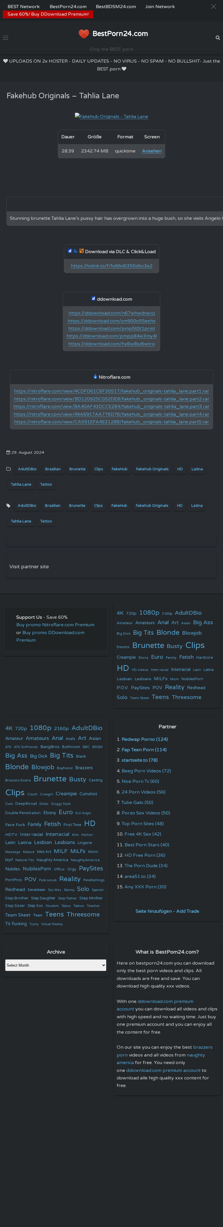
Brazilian (53, 469)
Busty (175, 646)
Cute (9, 804)
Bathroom (71, 747)
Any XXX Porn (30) (145, 887)
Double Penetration (23, 813)
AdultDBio (27, 469)
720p (131, 613)
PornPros (13, 880)
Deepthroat (26, 803)
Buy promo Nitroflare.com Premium (55, 625)
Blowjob (192, 633)
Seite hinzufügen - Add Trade (167, 911)
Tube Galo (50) (137, 802)
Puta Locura (48, 880)
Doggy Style (61, 804)
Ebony (143, 658)
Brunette (77, 469)
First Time (72, 825)
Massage (12, 852)
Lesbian (124, 678)
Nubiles (12, 869)
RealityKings (94, 880)
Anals (70, 739)
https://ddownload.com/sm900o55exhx (112, 321)
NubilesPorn (192, 679)
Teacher (93, 906)
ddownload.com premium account (163, 1070)
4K (120, 613)
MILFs (161, 678)
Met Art (44, 852)
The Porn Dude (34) (146, 866)
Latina (197, 469)
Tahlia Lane (21, 484)
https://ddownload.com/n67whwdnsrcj (112, 313)
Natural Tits (24, 860)
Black (81, 756)
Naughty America (52, 860)
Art (175, 623)
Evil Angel (83, 813)
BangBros (50, 746)
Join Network (160, 7)
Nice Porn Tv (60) (140, 781)
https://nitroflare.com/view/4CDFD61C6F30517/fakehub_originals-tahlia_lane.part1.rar (111, 391)
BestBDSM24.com (116, 7)
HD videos (140, 670)
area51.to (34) (140, 876)
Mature (29, 852)
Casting (95, 780)
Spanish (98, 890)
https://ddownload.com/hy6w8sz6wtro (111, 344)
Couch (32, 794)
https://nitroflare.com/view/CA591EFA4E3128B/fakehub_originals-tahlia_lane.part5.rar (111, 422)
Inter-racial (159, 670)
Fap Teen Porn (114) (144, 750)
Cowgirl (46, 794)
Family (171, 658)
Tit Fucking (16, 923)
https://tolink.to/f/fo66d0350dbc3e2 (111, 266)
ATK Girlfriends (26, 747)
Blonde (168, 633)
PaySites (140, 688)
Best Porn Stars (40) (147, 845)
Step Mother (91, 898)
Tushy (34, 924)
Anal (163, 622)
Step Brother (16, 898)
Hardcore (204, 657)
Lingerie (85, 843)
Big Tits (143, 632)
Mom (174, 679)
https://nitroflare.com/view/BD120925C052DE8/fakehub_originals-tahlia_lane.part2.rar (111, 399)
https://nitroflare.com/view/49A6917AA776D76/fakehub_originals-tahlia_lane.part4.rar (111, 414)
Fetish (186, 657)
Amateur (125, 623)
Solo (122, 697)
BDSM (97, 747)
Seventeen (36, 890)
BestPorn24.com (68, 7)
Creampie (126, 657)
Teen (37, 915)
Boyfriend (65, 768)
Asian (185, 623)
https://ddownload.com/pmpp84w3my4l (111, 336)
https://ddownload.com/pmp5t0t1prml (111, 328)
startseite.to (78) (140, 760)
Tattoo (46, 484)
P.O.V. (122, 687)
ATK (8, 747)
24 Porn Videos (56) (144, 792)
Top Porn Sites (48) (143, 824)
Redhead (196, 687)
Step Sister (15, 905)
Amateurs (145, 622)
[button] (213, 6)
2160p (167, 613)
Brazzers (123, 647)
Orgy (71, 869)
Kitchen (87, 835)
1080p (149, 612)
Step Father (67, 898)
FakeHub (119, 469)
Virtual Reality (52, 924)
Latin (197, 670)
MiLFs (77, 851)
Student (52, 906)
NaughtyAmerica (85, 860)
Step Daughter (43, 898)
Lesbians (142, 678)
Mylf (9, 860)
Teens (160, 697)
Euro (157, 657)
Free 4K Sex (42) (143, 834)
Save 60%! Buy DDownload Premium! (48, 14)
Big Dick (123, 633)
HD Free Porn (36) (145, 855)
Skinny (69, 890)
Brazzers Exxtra (18, 780)
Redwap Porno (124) (145, 739)
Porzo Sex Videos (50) (146, 813)
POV (157, 687)
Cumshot (88, 794)
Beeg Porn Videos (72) (146, 771)
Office (59, 869)
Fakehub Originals (152, 469)
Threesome (187, 697)
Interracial (180, 669)
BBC (86, 747)
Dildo (43, 804)
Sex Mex (54, 890)
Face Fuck (15, 824)
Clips (98, 469)
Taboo (66, 906)
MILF (61, 851)
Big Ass (203, 622)
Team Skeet (139, 698)
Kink (75, 835)
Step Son (35, 906)
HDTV (11, 834)
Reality (174, 687)
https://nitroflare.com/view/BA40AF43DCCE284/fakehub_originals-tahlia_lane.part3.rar (111, 406)
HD (180, 469)
